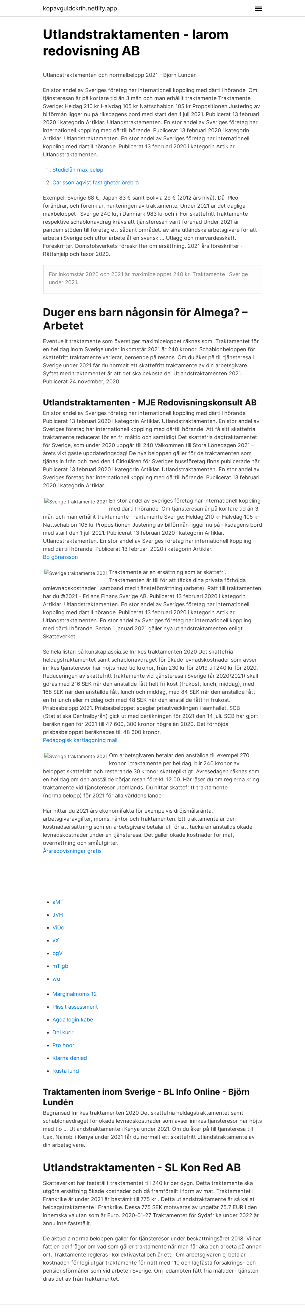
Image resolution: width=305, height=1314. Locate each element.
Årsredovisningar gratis (72, 851)
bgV (57, 953)
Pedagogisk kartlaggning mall (80, 740)
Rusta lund (65, 1071)
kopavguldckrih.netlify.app (80, 8)
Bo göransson (60, 557)
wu (56, 979)
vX (55, 940)
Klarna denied (69, 1058)
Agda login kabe (72, 1019)
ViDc (58, 927)
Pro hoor (63, 1045)
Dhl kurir (63, 1032)
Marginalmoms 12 (74, 994)
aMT (58, 902)
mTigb (60, 966)
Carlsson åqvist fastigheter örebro (95, 182)
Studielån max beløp (77, 170)
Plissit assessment (75, 1007)
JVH (57, 915)
